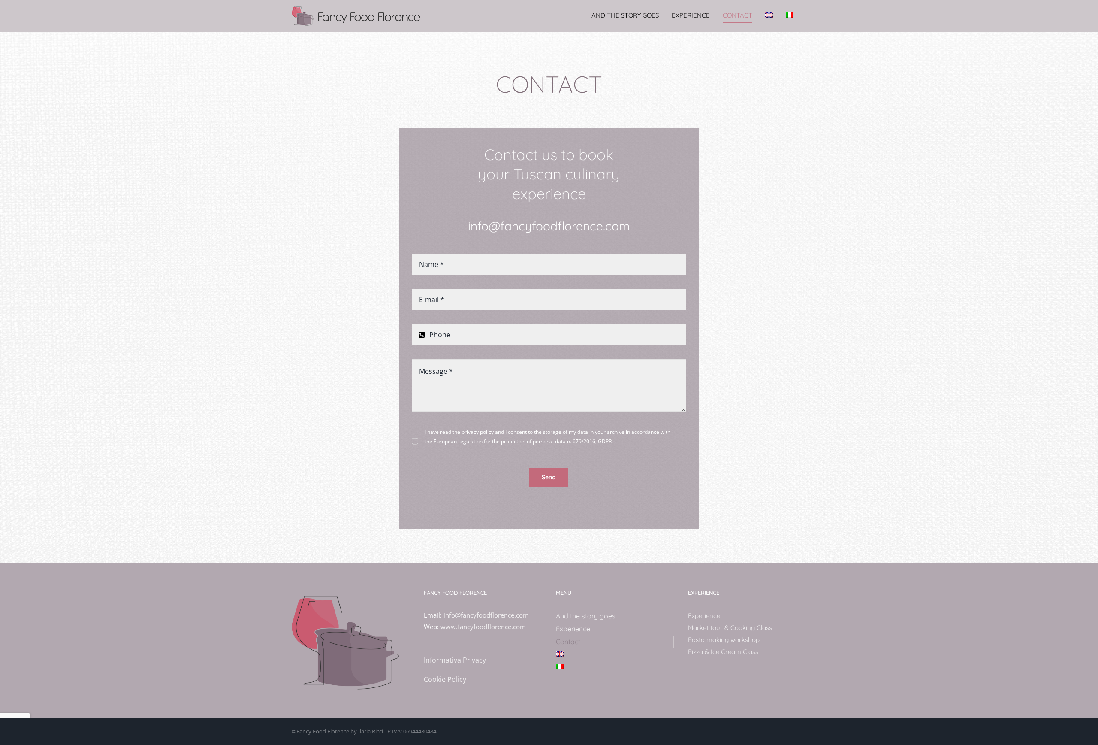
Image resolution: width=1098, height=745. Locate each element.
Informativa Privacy (455, 660)
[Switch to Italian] (789, 15)
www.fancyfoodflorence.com (483, 626)
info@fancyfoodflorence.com (549, 225)
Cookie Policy (445, 679)
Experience (704, 616)
